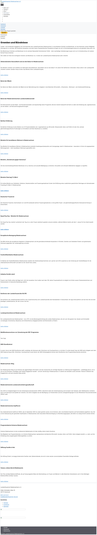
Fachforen (6, 504)
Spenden (5, 16)
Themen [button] (5, 9)
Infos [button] (4, 11)
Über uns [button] (5, 7)
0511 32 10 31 (4, 495)
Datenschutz (6, 530)
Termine (5, 503)
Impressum (6, 529)
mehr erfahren (4, 75)
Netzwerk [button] (6, 12)
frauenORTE (6, 14)
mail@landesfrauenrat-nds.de (9, 497)
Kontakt (5, 527)
